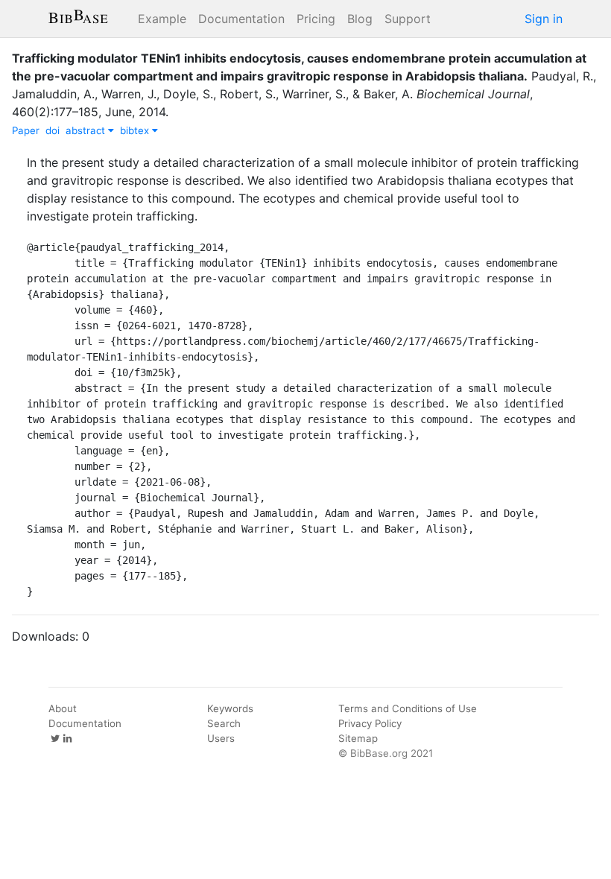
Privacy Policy (370, 723)
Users (221, 738)
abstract (87, 130)
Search (224, 723)
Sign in (544, 18)
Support (407, 18)
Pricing (316, 18)
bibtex (136, 130)
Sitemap (358, 738)
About (62, 708)
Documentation (241, 18)
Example (162, 18)
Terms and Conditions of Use (407, 708)
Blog (360, 18)
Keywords (230, 708)
